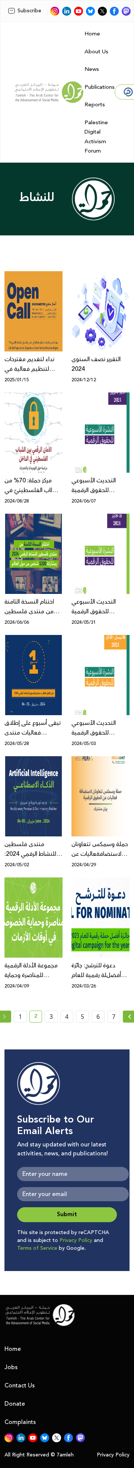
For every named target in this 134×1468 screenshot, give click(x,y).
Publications (99, 87)
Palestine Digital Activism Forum (96, 137)
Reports (94, 104)
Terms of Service (37, 1248)
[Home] (49, 92)
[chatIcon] (126, 11)
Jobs (10, 1367)
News (91, 69)
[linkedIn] (66, 11)
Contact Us (19, 1385)
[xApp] (102, 11)
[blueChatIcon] (90, 11)
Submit (67, 1214)
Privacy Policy (76, 1240)
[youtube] (78, 11)
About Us (96, 51)
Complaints (20, 1422)
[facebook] (114, 11)
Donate (14, 1403)
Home (92, 33)
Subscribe (29, 11)
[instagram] (54, 11)
